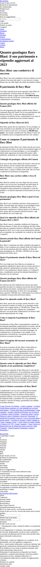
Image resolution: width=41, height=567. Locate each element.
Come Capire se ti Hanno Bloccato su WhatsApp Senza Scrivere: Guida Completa (20, 426)
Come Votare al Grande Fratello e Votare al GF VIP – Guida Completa (20, 423)
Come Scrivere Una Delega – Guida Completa (16, 406)
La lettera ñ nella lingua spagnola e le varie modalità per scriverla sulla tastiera (20, 408)
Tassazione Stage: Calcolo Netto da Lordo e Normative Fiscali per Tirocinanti (19, 415)
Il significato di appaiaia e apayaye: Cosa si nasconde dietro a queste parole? (20, 418)
